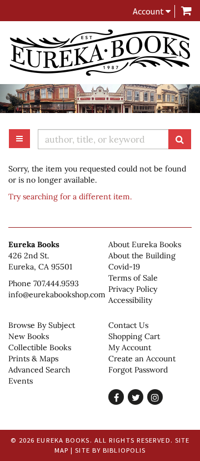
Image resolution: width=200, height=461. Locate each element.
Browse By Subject (41, 325)
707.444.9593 (56, 283)
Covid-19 (124, 267)
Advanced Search (39, 370)
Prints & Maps (33, 359)
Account (149, 11)
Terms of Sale (133, 278)
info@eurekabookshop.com (57, 295)
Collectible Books (39, 347)
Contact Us (128, 325)
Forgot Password (138, 370)
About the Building (142, 256)
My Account (129, 347)
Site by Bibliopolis (110, 450)
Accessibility (130, 300)
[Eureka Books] (100, 53)
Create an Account (142, 359)
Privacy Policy (132, 289)
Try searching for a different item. (70, 197)
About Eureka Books (144, 244)
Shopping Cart (134, 336)
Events (20, 381)
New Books (28, 336)
